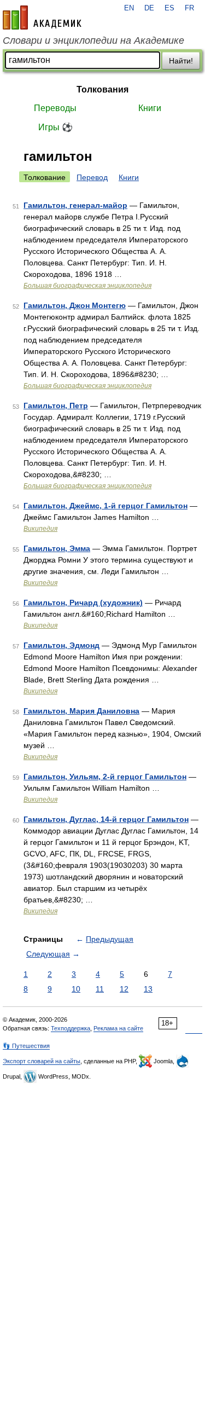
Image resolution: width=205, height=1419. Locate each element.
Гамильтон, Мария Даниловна (81, 710)
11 (100, 988)
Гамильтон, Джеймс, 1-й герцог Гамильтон (106, 505)
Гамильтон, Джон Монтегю (75, 305)
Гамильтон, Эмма (57, 548)
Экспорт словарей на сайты (41, 1061)
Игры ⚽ (55, 127)
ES (169, 8)
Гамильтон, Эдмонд (61, 645)
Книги (149, 108)
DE (149, 8)
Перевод (92, 177)
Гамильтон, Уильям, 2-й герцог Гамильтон (105, 776)
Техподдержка (70, 1028)
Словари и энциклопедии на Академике (93, 40)
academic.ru (42, 17)
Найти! (181, 60)
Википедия (40, 528)
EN (129, 8)
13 (148, 988)
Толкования (102, 89)
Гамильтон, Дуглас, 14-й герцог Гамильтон (106, 819)
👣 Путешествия (26, 1045)
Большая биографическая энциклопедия (87, 285)
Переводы (55, 108)
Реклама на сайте (118, 1028)
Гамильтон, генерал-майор (75, 205)
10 (76, 988)
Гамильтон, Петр (56, 405)
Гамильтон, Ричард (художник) (83, 602)
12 (124, 988)
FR (189, 8)
